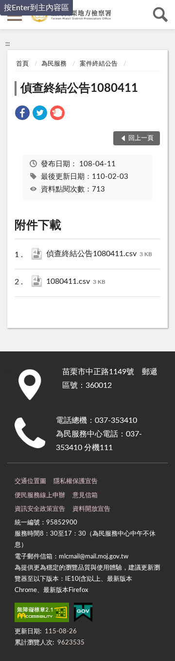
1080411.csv (75, 281)
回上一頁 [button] (141, 138)
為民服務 (54, 64)
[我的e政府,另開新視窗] (83, 614)
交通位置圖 (30, 481)
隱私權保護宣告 (75, 481)
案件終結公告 (99, 64)
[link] (22, 114)
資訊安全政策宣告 (40, 509)
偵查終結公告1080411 (79, 88)
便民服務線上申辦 (40, 495)
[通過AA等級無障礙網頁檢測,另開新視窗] (42, 614)
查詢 (160, 14)
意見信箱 (85, 495)
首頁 (22, 64)
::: (7, 44)
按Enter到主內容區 (36, 8)
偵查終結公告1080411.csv (99, 254)
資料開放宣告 (91, 509)
